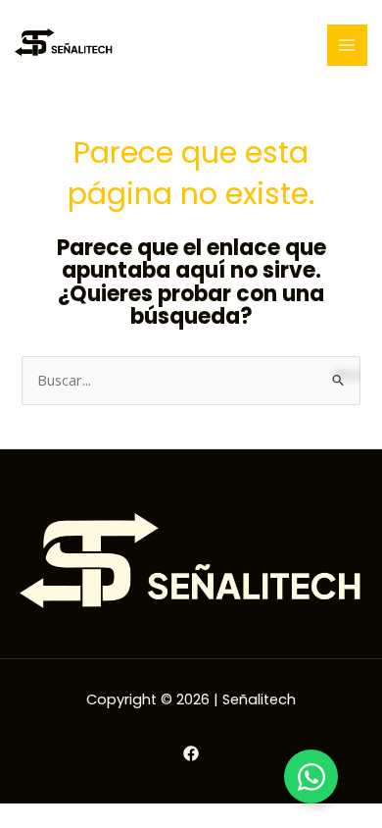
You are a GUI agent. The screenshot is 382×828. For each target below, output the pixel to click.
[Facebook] (191, 753)
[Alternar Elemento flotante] (311, 776)
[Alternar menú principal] (347, 45)
